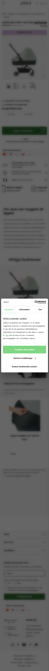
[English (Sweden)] (5, 620)
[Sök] (36, 3)
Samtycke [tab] (8, 309)
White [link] (6, 17)
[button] (7, 57)
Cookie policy (30, 663)
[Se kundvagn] (45, 3)
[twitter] (36, 645)
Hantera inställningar (23, 358)
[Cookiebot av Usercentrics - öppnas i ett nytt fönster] (35, 302)
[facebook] (18, 645)
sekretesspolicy (33, 590)
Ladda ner (42, 190)
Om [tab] (40, 309)
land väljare (12, 620)
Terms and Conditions (23, 656)
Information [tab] (24, 309)
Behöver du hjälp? (11, 3)
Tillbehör (11, 14)
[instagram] (12, 645)
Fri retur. (16, 172)
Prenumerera (24, 596)
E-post (9, 573)
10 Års (14, 180)
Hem (4, 14)
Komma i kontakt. (13, 190)
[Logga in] (41, 3)
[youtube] (24, 645)
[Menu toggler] (3, 3)
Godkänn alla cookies (24, 349)
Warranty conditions (23, 659)
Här (7, 335)
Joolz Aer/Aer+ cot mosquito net (31, 14)
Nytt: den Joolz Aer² (12, 3)
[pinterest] (30, 645)
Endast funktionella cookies (24, 366)
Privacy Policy (17, 663)
